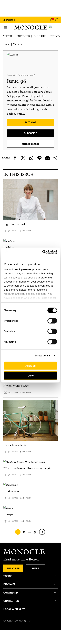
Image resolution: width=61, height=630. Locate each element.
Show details (42, 355)
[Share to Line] (39, 157)
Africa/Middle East (15, 386)
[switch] (52, 321)
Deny (30, 375)
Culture (40, 36)
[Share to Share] (55, 157)
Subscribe (8, 19)
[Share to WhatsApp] (31, 157)
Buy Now (30, 122)
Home (6, 44)
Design (55, 36)
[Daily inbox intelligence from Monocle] (53, 27)
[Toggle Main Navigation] (5, 27)
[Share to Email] (47, 157)
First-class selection (16, 445)
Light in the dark (14, 224)
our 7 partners (23, 269)
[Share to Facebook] (15, 157)
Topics (7, 576)
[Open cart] (51, 19)
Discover (9, 584)
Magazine (18, 44)
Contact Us (11, 600)
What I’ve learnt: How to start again (27, 468)
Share (35, 568)
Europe (8, 514)
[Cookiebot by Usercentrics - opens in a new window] (43, 252)
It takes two (11, 491)
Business (23, 36)
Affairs (8, 36)
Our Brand (10, 592)
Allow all (30, 365)
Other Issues (30, 143)
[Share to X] (23, 157)
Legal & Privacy (14, 609)
